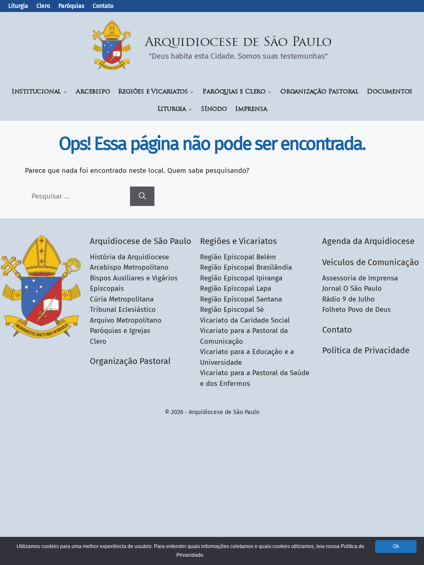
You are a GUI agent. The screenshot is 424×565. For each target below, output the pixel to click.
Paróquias (71, 6)
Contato (103, 6)
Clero (43, 6)
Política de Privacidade (366, 350)
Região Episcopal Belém (238, 257)
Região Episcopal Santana (241, 299)
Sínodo (214, 109)
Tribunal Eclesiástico (123, 309)
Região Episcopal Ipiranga (241, 278)
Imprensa (251, 109)
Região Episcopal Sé (232, 309)
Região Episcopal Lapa (235, 288)
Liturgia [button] (171, 109)
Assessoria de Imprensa (360, 278)
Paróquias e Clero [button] (233, 92)
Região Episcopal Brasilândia (246, 267)
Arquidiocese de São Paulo (238, 42)
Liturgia (18, 6)
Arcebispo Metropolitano (129, 267)
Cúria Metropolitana (122, 299)
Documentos (389, 92)
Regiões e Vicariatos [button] (153, 92)
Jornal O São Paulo (352, 288)
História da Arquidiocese (129, 257)
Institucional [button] (36, 92)
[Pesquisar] (142, 196)
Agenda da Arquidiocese (368, 241)
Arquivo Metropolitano (125, 320)
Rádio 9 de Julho (348, 299)
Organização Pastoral (319, 92)
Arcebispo (93, 92)
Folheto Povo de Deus (356, 309)
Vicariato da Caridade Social (245, 320)
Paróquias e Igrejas (120, 330)
